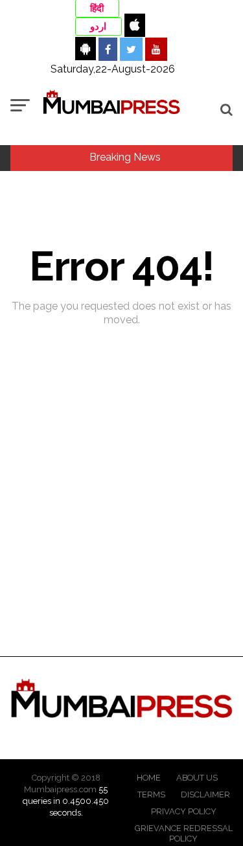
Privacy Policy (183, 811)
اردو (98, 26)
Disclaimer (205, 794)
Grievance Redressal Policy (184, 833)
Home (149, 778)
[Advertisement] (121, 532)
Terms (151, 794)
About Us (197, 778)
